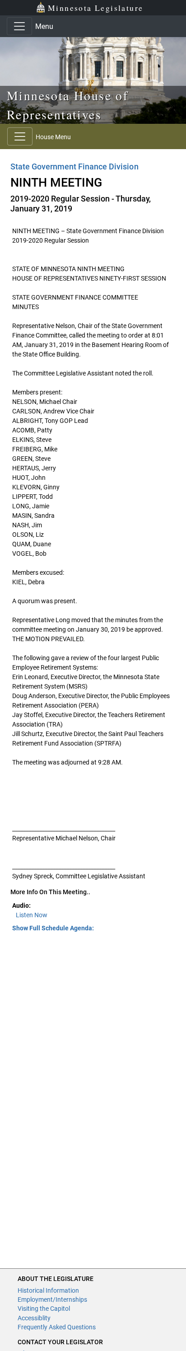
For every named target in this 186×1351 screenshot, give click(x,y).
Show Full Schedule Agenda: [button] (53, 928)
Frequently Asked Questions (57, 1327)
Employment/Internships (52, 1299)
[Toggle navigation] (19, 26)
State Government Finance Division (74, 166)
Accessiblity (34, 1318)
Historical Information (48, 1290)
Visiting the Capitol (44, 1308)
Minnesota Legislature (95, 7)
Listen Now (31, 915)
